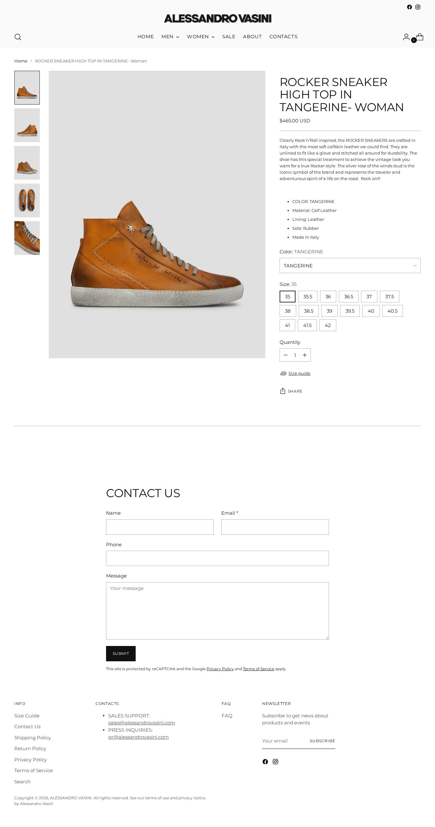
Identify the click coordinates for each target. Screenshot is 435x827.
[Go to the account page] (403, 37)
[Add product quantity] (285, 355)
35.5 (307, 297)
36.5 (348, 297)
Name (113, 513)
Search (22, 782)
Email (229, 513)
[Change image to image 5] (27, 238)
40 (371, 311)
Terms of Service (258, 669)
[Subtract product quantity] (304, 355)
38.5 (308, 311)
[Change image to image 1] (27, 88)
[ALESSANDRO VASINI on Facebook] (409, 7)
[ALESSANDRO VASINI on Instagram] (418, 7)
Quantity (290, 342)
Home (20, 60)
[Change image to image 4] (27, 200)
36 (328, 297)
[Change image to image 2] (27, 125)
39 (329, 311)
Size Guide (26, 716)
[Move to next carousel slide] (415, 452)
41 (287, 325)
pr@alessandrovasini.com (138, 737)
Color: (301, 252)
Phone (114, 544)
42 (328, 325)
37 (369, 297)
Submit (121, 653)
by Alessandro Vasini (33, 804)
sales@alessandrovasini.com (141, 723)
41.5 (307, 325)
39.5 (350, 311)
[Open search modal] (17, 37)
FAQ (227, 716)
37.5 (389, 297)
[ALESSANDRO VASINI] (217, 18)
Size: (288, 284)
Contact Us (27, 726)
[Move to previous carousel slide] (400, 452)
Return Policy (30, 748)
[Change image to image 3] (27, 163)
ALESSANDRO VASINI (71, 798)
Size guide (299, 373)
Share (295, 391)
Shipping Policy (32, 738)
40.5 (392, 311)
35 (287, 297)
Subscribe (322, 741)
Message (116, 576)
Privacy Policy (220, 669)
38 (288, 311)
